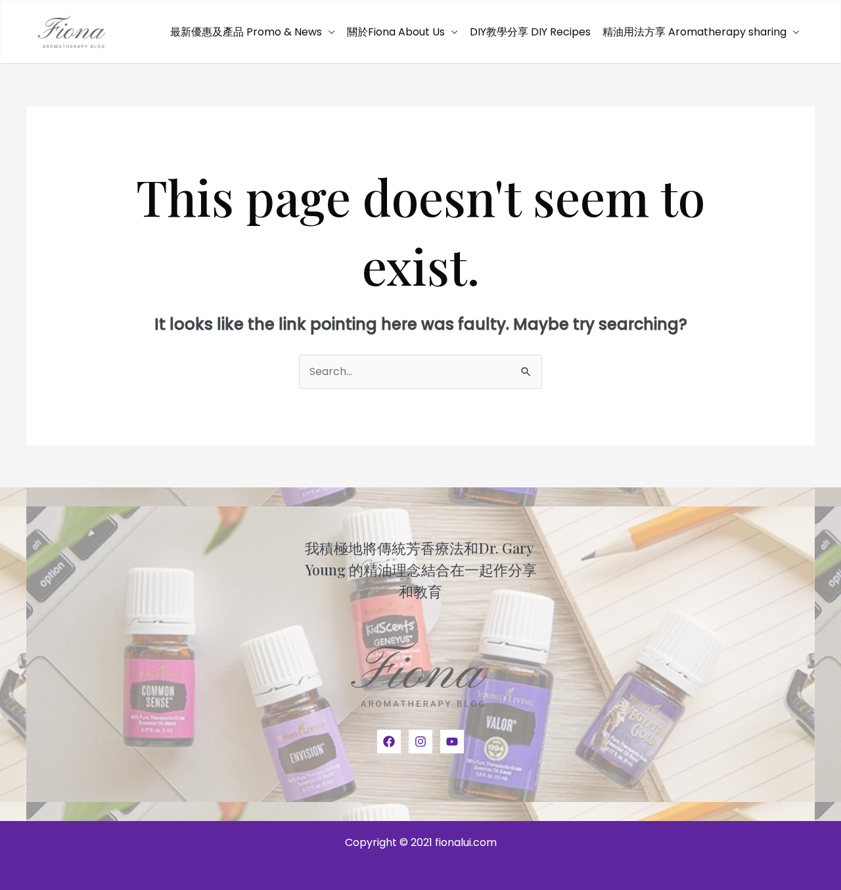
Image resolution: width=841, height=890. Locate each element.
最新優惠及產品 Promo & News (246, 31)
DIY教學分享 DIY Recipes (530, 31)
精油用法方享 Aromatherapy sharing (694, 31)
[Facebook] (389, 741)
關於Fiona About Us (396, 31)
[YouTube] (452, 741)
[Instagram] (420, 741)
